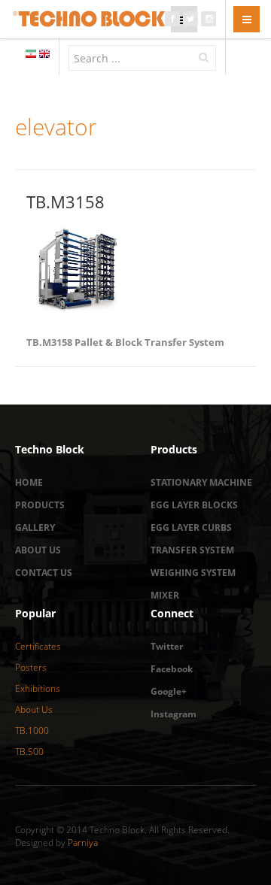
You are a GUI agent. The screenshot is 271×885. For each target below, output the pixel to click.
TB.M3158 (65, 201)
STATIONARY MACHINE (201, 482)
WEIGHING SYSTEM (193, 572)
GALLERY (35, 527)
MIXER (165, 595)
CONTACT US (43, 572)
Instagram (173, 714)
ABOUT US (38, 550)
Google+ (169, 691)
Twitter (167, 646)
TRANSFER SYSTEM (192, 550)
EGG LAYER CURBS (191, 527)
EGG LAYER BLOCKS (194, 505)
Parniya (83, 842)
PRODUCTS (40, 505)
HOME (29, 482)
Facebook (172, 668)
